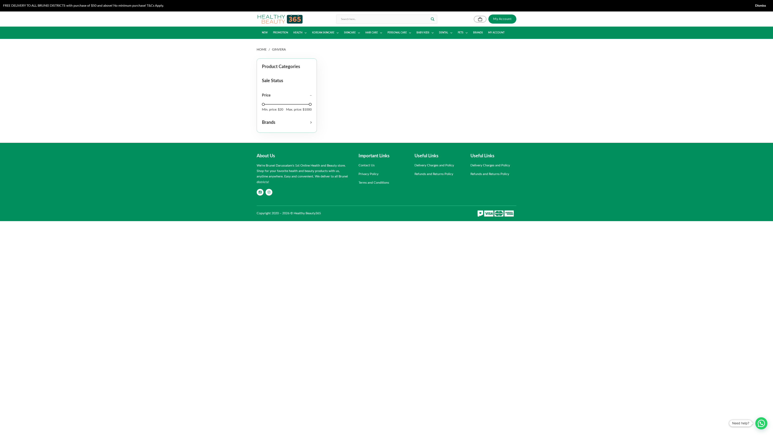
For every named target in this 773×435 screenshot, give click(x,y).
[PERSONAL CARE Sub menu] (410, 33)
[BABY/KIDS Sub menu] (432, 33)
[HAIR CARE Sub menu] (381, 33)
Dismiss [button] (760, 5)
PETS (460, 32)
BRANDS (478, 32)
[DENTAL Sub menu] (451, 33)
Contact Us (367, 165)
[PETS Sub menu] (466, 33)
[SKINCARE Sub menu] (359, 33)
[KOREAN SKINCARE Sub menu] (337, 33)
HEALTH (297, 32)
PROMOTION (280, 32)
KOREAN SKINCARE (323, 32)
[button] (287, 122)
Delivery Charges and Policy (434, 165)
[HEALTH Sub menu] (305, 33)
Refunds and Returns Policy (433, 174)
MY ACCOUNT (496, 32)
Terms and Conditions (374, 182)
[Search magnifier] (432, 19)
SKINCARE (350, 32)
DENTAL (443, 32)
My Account (502, 19)
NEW (265, 32)
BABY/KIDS (422, 32)
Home (262, 49)
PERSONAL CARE (397, 32)
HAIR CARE (371, 32)
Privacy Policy (368, 174)
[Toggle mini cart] (480, 19)
